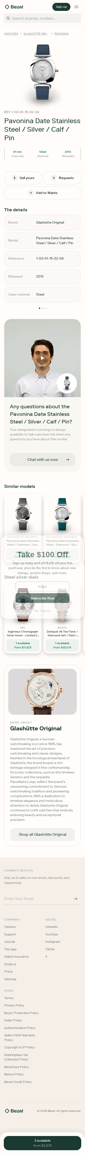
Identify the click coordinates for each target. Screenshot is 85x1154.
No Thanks (42, 610)
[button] (42, 554)
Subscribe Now (43, 598)
